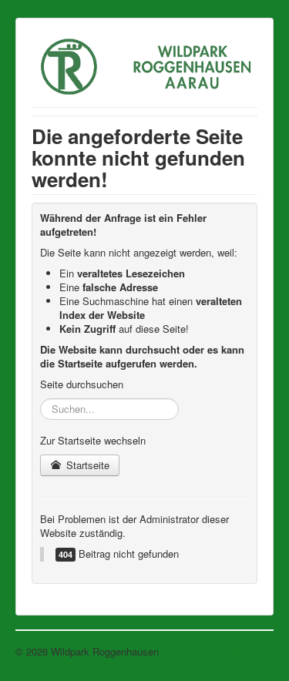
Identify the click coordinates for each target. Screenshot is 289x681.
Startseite (86, 465)
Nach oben (250, 651)
